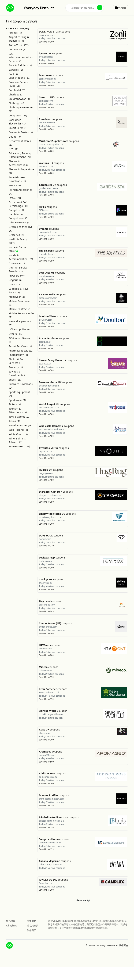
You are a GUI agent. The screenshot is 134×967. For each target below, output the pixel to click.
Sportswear (18, 400)
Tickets (15, 404)
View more (81, 900)
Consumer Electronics (17, 121)
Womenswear (19, 446)
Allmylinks (11, 925)
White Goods (18, 434)
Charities (16, 94)
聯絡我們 (31, 930)
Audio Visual (19, 45)
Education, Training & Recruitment (20, 155)
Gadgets (16, 210)
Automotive (18, 49)
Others (16, 333)
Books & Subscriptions (19, 75)
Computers (18, 115)
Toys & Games (20, 416)
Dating (15, 136)
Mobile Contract (20, 309)
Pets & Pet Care (20, 346)
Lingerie (16, 280)
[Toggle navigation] (120, 7)
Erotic (15, 185)
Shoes (15, 379)
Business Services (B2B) (19, 83)
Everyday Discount (39, 8)
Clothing (16, 103)
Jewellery (17, 275)
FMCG (15, 197)
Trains (14, 421)
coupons (54, 31)
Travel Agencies (21, 425)
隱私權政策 (32, 925)
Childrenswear (19, 99)
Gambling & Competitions (19, 216)
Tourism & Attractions (18, 410)
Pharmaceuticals (21, 350)
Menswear (18, 296)
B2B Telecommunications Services (21, 57)
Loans (14, 284)
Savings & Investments (18, 373)
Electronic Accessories (18, 163)
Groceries (16, 235)
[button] (99, 7)
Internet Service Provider (18, 269)
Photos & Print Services (17, 360)
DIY (13, 149)
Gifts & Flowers (20, 222)
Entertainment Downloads (17, 179)
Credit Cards (18, 128)
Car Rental (17, 90)
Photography (18, 354)
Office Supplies (20, 329)
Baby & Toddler (20, 65)
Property (16, 367)
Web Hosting (18, 429)
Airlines (15, 32)
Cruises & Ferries (21, 132)
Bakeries (16, 69)
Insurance (17, 263)
